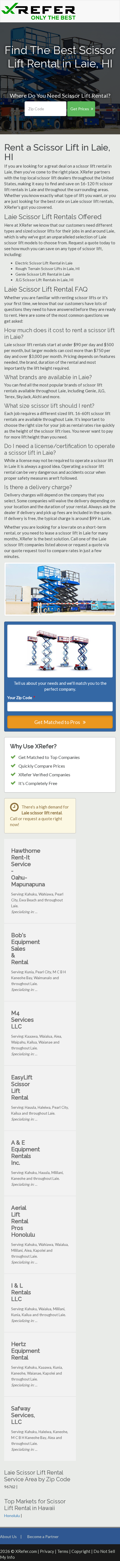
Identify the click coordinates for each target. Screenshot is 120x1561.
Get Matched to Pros (57, 722)
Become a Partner (43, 1536)
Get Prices (79, 108)
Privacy (47, 1551)
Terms (62, 1551)
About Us (8, 1536)
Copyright (80, 1551)
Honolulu (12, 1515)
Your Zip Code (21, 697)
